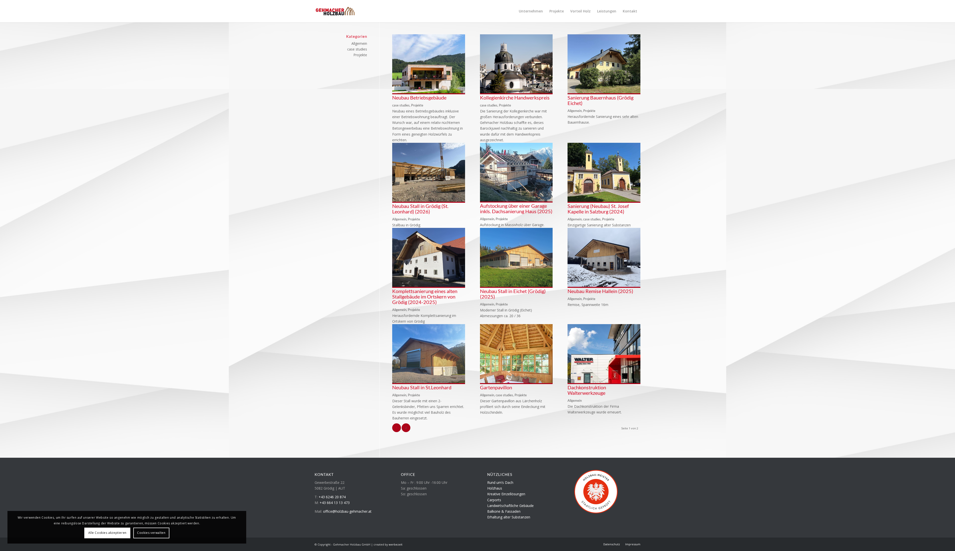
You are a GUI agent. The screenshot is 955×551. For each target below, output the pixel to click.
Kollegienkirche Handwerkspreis (515, 97)
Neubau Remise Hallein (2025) (600, 291)
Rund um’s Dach (500, 482)
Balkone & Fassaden (504, 511)
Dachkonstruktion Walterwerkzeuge (587, 390)
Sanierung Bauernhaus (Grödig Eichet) (600, 100)
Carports (494, 500)
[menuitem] (531, 11)
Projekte (417, 105)
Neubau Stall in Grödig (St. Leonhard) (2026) (420, 208)
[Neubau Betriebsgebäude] (428, 92)
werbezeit (395, 544)
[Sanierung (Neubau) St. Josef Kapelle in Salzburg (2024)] (604, 200)
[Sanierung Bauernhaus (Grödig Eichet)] (604, 92)
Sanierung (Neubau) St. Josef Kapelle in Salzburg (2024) (598, 208)
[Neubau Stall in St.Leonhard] (428, 381)
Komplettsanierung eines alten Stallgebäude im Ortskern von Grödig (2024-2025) (424, 296)
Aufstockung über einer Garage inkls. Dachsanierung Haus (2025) (516, 208)
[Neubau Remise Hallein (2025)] (604, 285)
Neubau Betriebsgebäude (419, 97)
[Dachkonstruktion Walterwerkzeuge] (604, 381)
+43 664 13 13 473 (335, 502)
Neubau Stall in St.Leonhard (421, 387)
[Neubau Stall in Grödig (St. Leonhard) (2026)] (428, 200)
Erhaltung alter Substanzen (508, 517)
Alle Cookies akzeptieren (107, 533)
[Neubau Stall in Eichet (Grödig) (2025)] (516, 285)
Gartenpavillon (496, 387)
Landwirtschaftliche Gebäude (510, 505)
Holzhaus (494, 488)
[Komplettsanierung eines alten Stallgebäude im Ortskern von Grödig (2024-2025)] (428, 285)
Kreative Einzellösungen (506, 494)
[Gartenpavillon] (516, 381)
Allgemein (575, 111)
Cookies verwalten (151, 533)
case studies (401, 105)
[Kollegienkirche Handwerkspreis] (516, 92)
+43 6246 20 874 (332, 497)
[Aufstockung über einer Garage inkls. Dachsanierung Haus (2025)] (516, 200)
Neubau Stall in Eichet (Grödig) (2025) (513, 294)
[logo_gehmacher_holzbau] (335, 11)
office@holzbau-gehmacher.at (347, 511)
